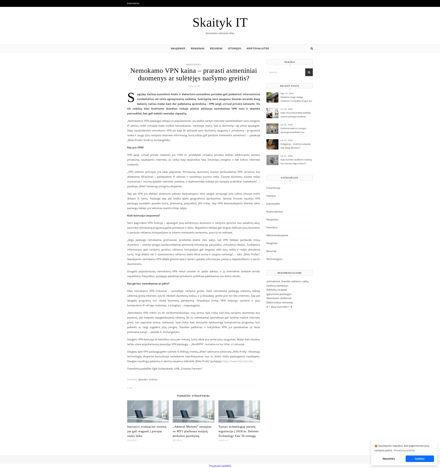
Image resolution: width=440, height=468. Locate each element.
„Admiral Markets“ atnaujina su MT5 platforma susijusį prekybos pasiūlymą (192, 431)
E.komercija (273, 188)
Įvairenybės (273, 203)
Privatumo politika (220, 465)
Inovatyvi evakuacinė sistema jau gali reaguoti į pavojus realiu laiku (146, 431)
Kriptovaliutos (258, 48)
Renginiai (198, 48)
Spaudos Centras (148, 379)
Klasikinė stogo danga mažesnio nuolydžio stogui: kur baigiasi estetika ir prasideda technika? (296, 99)
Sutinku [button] (419, 458)
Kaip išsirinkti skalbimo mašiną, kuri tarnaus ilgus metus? (296, 161)
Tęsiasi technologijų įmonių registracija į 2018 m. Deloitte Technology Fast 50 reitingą (238, 431)
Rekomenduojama (277, 235)
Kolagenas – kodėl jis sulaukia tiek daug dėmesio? (295, 145)
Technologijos (274, 259)
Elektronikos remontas (279, 302)
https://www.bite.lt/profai (237, 361)
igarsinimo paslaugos (279, 294)
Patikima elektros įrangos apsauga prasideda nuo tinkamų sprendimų (293, 130)
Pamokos (271, 227)
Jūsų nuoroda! (279, 306)
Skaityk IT (220, 22)
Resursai (216, 48)
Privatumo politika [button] (404, 450)
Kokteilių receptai (276, 289)
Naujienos (178, 48)
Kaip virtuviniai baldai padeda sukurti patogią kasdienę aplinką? (295, 115)
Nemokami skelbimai (279, 298)
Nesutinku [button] (389, 458)
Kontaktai (133, 3)
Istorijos (234, 48)
